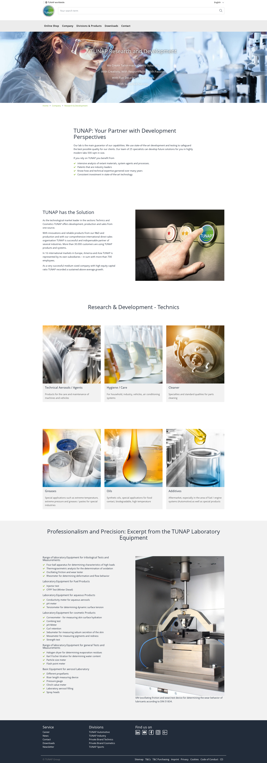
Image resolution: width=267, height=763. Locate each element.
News (46, 735)
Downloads (111, 25)
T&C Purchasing (161, 759)
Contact (125, 25)
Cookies (194, 759)
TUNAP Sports (96, 746)
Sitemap (139, 759)
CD (221, 759)
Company (67, 25)
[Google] (165, 733)
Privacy (185, 759)
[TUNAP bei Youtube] (144, 733)
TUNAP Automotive (99, 731)
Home (45, 105)
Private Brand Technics (101, 739)
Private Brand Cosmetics (102, 743)
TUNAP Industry (97, 735)
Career (46, 731)
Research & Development (76, 105)
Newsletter (48, 746)
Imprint (175, 759)
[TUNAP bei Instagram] (158, 733)
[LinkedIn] (138, 733)
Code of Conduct (209, 759)
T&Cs (148, 759)
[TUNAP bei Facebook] (151, 733)
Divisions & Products (89, 25)
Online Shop (51, 25)
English (217, 2)
